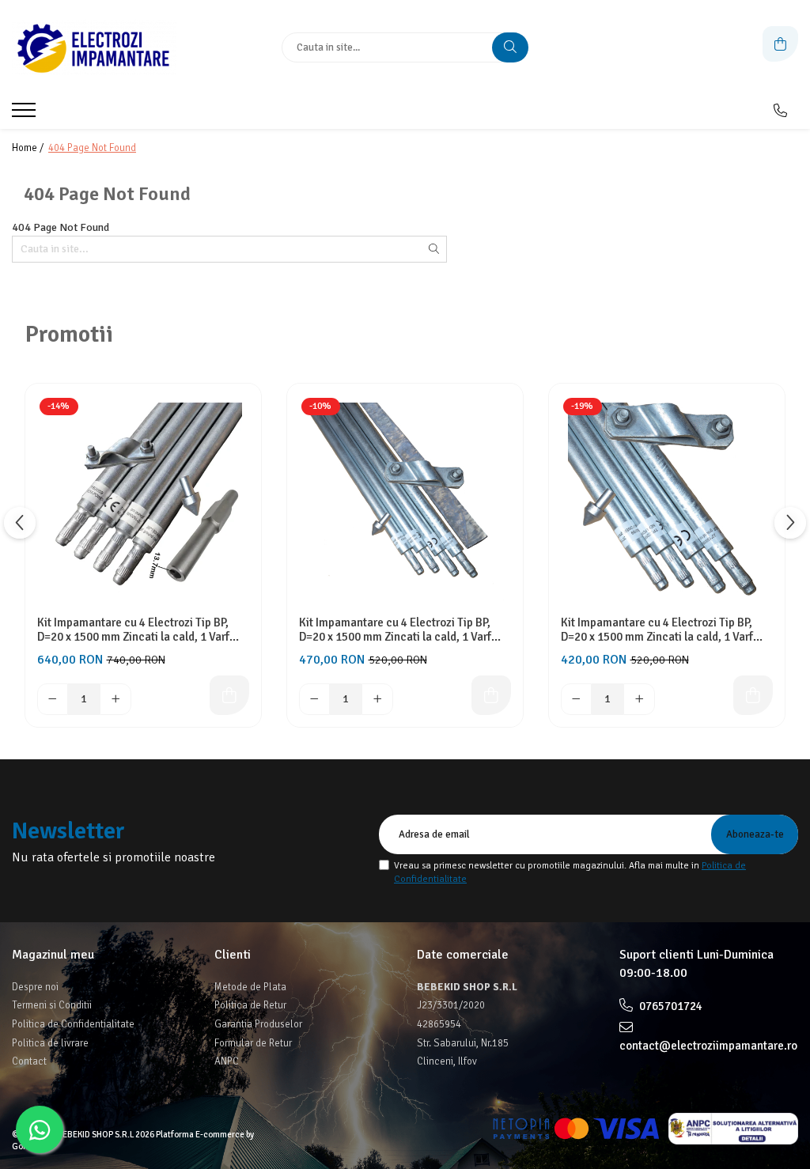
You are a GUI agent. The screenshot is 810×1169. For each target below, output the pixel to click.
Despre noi (35, 987)
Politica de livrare (50, 1043)
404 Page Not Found (92, 148)
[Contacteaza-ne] (780, 111)
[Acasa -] (111, 47)
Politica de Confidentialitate (73, 1024)
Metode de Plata (250, 987)
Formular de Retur (253, 1043)
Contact (29, 1061)
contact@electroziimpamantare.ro (708, 1045)
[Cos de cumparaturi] (780, 44)
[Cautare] (510, 47)
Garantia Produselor (258, 1024)
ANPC (226, 1061)
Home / (29, 148)
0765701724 (669, 1006)
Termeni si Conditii (52, 1005)
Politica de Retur (250, 1005)
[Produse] (26, 115)
